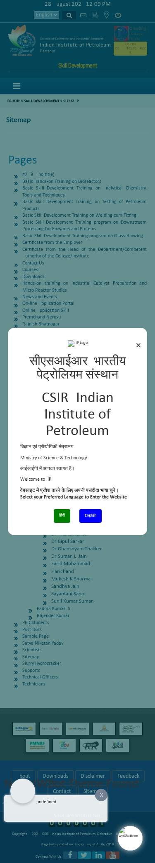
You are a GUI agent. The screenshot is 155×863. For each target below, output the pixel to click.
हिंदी (62, 515)
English (90, 515)
